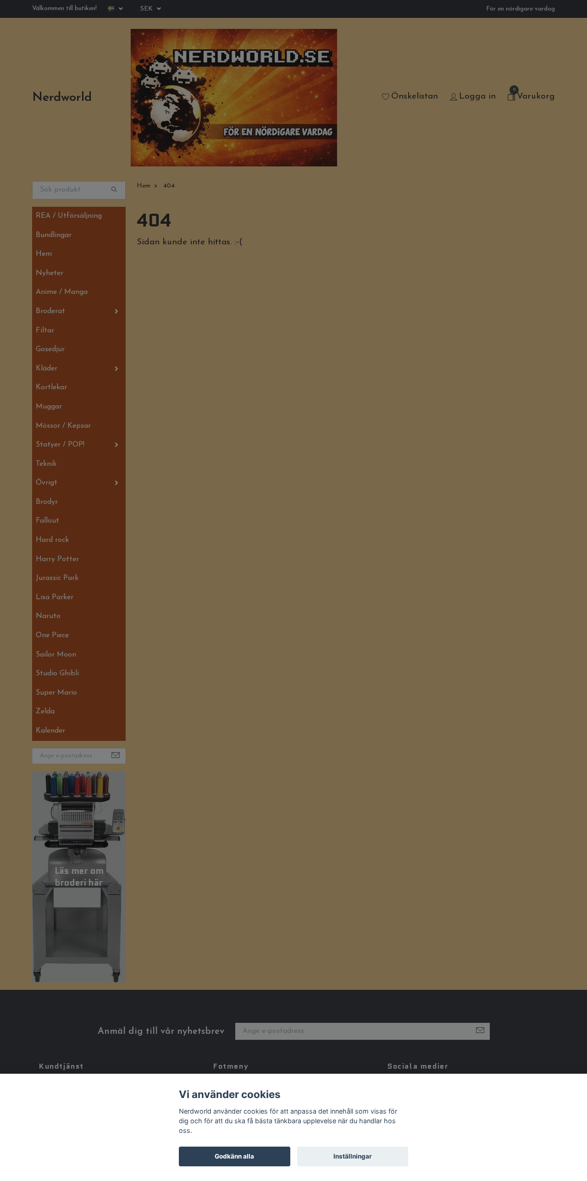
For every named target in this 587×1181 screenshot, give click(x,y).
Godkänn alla (234, 1156)
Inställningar (352, 1156)
